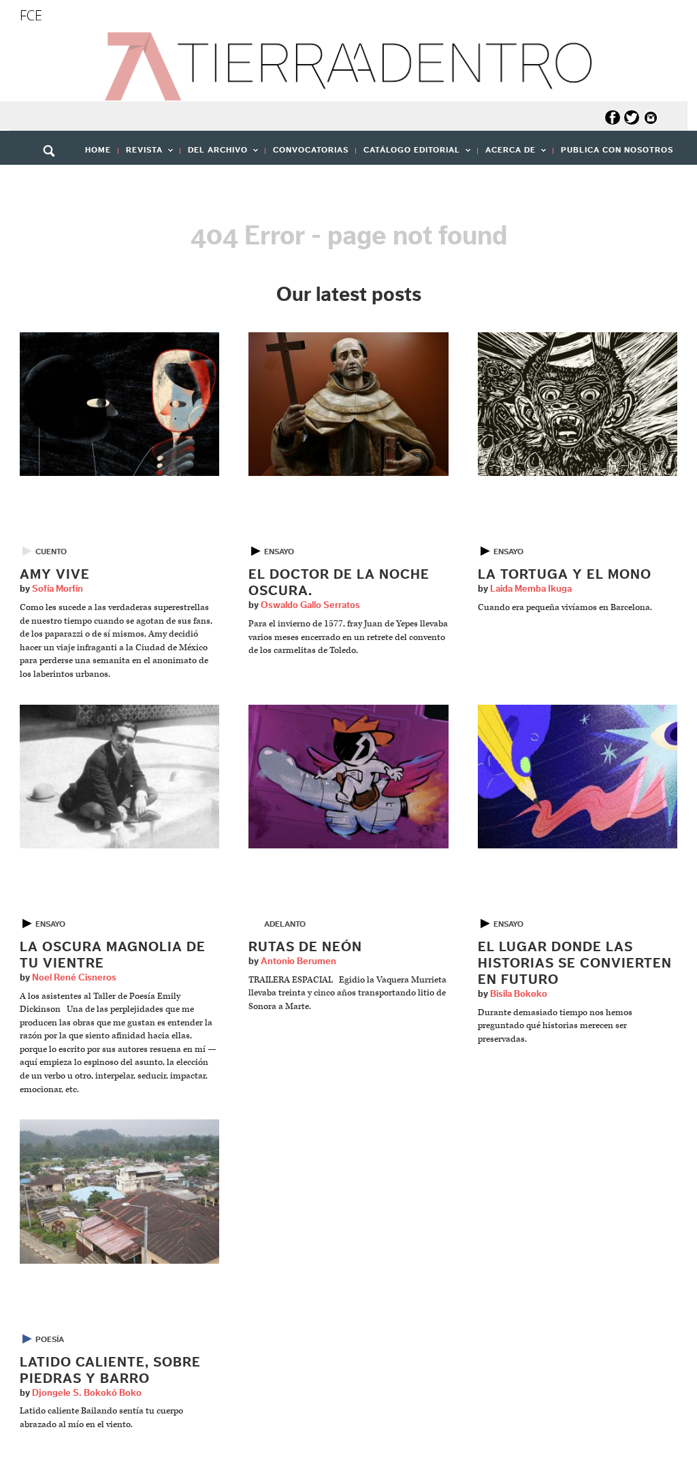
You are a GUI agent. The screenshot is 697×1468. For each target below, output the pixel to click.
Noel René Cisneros (74, 978)
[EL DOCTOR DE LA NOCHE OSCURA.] (348, 404)
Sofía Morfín (57, 589)
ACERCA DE (507, 154)
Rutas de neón (305, 947)
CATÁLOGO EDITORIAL (408, 154)
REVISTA (140, 154)
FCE (31, 15)
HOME (98, 150)
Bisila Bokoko (518, 994)
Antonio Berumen (298, 961)
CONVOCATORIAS (310, 150)
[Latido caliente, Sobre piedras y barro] (119, 1191)
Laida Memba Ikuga (531, 589)
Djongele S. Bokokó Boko (87, 1393)
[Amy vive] (119, 404)
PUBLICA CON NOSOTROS (617, 150)
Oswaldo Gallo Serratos (310, 605)
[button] (53, 180)
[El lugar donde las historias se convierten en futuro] (577, 776)
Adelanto (285, 924)
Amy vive (55, 574)
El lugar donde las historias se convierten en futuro (575, 963)
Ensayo (279, 551)
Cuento (51, 551)
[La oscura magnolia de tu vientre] (119, 776)
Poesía (49, 1339)
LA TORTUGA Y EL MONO (564, 574)
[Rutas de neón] (348, 776)
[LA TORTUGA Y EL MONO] (577, 404)
